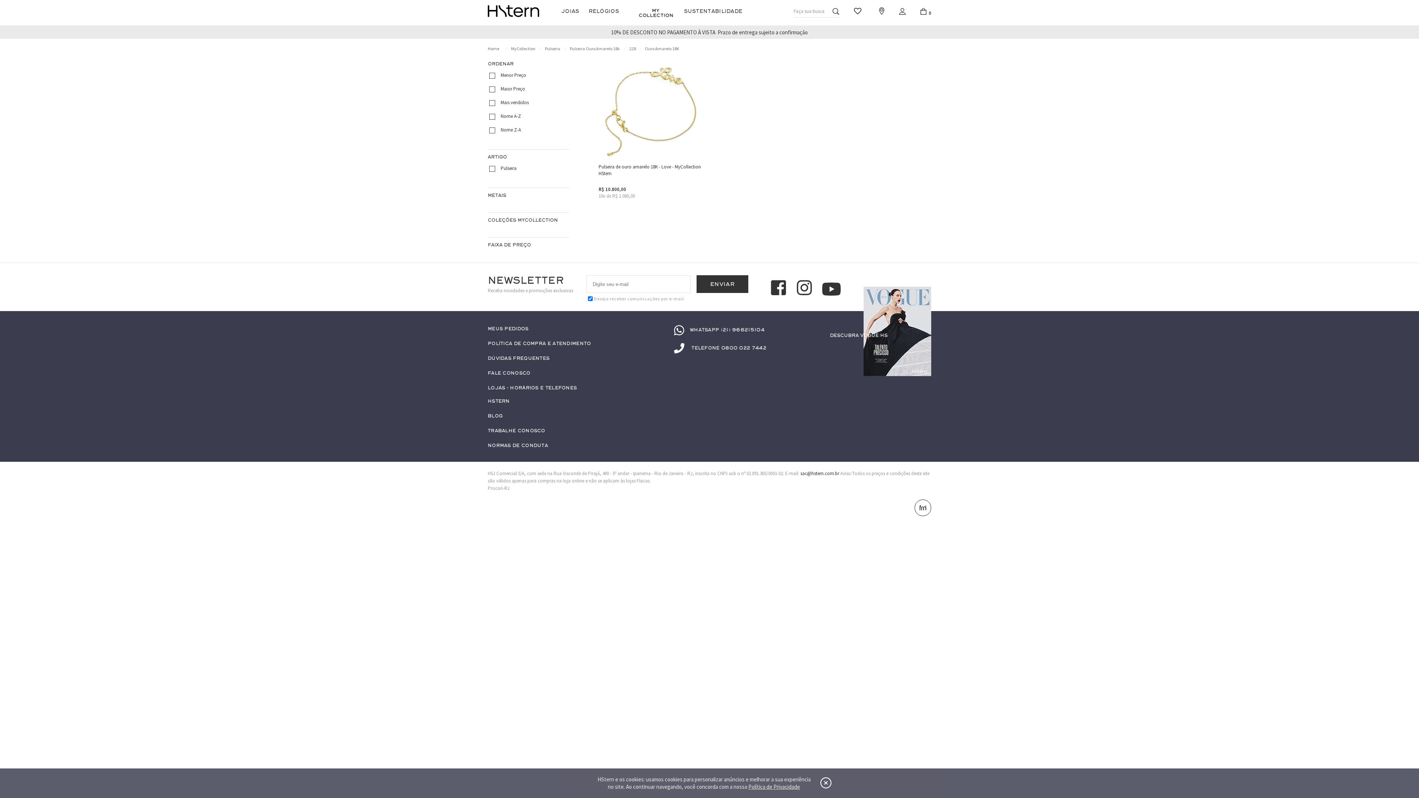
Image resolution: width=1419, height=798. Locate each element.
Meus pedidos (508, 329)
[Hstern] (513, 11)
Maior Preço (513, 89)
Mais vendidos (515, 102)
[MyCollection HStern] (656, 13)
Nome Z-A (511, 130)
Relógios (604, 11)
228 (632, 48)
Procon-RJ (499, 488)
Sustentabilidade (713, 11)
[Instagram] (805, 289)
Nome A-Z (511, 116)
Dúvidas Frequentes (518, 359)
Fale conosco (509, 373)
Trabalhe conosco (516, 431)
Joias (570, 11)
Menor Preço (513, 75)
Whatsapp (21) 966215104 (727, 329)
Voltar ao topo (922, 759)
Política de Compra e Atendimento (539, 344)
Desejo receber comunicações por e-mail (639, 298)
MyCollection (523, 48)
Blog (495, 416)
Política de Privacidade (774, 786)
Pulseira (552, 48)
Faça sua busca (809, 11)
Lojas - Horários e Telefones (532, 388)
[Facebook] (779, 289)
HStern (499, 401)
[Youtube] (831, 289)
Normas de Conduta (518, 446)
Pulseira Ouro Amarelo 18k (595, 48)
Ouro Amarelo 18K (662, 48)
